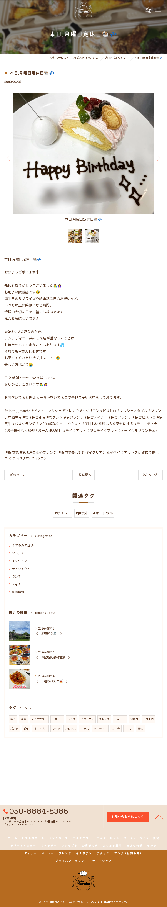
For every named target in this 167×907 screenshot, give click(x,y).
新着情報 (18, 592)
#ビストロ (62, 513)
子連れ (85, 728)
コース (129, 728)
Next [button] (158, 158)
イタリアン (24, 458)
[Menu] (158, 9)
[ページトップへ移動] (159, 816)
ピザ (26, 728)
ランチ (16, 576)
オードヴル (40, 728)
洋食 (23, 719)
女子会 (116, 728)
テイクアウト (40, 458)
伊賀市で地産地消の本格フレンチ (30, 452)
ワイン (56, 728)
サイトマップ (102, 861)
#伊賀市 (81, 513)
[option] (83, 158)
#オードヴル (103, 513)
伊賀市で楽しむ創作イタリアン (81, 452)
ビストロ (148, 719)
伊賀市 (134, 719)
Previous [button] (8, 158)
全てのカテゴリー (24, 545)
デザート (57, 719)
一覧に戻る (83, 474)
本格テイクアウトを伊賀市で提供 (133, 452)
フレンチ (10, 458)
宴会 (13, 719)
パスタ (14, 728)
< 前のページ (16, 474)
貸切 (140, 728)
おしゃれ (70, 728)
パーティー (100, 728)
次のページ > (150, 474)
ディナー (18, 584)
